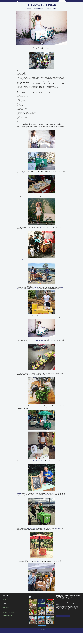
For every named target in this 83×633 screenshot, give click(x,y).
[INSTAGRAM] (17, 1)
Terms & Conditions (6, 607)
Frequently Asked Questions (7, 598)
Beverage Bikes (33, 288)
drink (41, 287)
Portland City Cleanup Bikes (7, 615)
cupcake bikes (23, 172)
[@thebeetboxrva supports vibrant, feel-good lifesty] (33, 620)
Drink (59, 194)
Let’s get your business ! (63, 615)
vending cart (35, 528)
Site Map (4, 599)
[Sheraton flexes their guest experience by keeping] (50, 620)
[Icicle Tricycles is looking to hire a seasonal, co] (41, 603)
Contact (54, 8)
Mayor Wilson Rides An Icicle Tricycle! (9, 612)
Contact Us (62, 1)
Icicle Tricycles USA (40, 631)
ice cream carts (44, 172)
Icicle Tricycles (58, 599)
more (51, 172)
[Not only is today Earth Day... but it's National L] (50, 603)
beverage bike (42, 227)
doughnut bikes (31, 172)
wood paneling (58, 528)
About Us (48, 8)
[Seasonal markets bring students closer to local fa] (33, 611)
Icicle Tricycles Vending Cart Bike (37, 460)
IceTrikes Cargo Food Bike (39, 340)
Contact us (29, 285)
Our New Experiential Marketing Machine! (10, 616)
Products (29, 8)
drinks (32, 194)
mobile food (35, 287)
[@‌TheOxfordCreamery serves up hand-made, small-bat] (50, 611)
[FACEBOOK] (19, 1)
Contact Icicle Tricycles (41, 629)
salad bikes (38, 172)
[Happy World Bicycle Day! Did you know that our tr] (33, 603)
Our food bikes (20, 372)
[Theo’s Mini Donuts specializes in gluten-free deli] (41, 611)
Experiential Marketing (38, 8)
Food (27, 288)
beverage (30, 528)
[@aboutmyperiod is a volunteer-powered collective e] (41, 620)
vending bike (20, 259)
